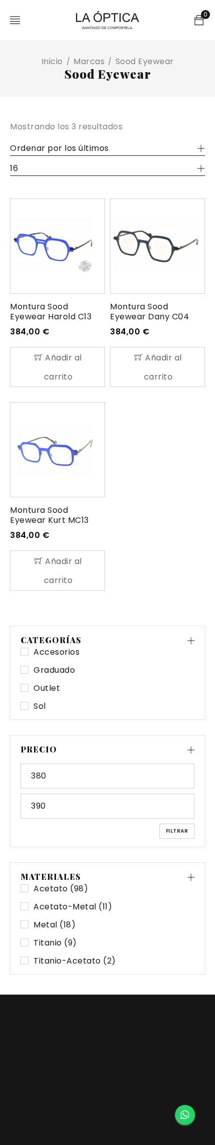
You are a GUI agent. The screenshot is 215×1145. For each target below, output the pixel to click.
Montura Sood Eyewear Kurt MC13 (49, 515)
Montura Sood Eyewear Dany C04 (149, 311)
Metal (55, 925)
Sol (40, 706)
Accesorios (57, 652)
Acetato (61, 889)
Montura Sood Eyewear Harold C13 (51, 311)
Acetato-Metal (73, 907)
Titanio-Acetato (75, 961)
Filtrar (177, 831)
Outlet (47, 688)
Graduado (54, 670)
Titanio (55, 943)
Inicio (52, 61)
